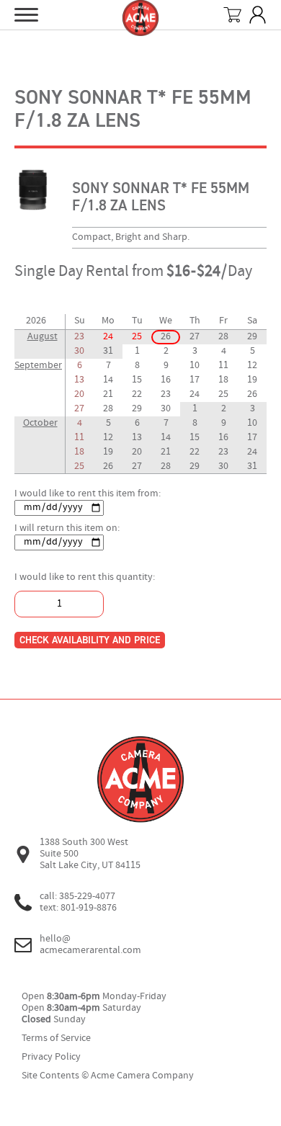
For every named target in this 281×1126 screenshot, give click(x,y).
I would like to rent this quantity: (84, 577)
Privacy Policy (51, 1057)
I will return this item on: (67, 528)
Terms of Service (56, 1038)
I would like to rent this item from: (87, 493)
